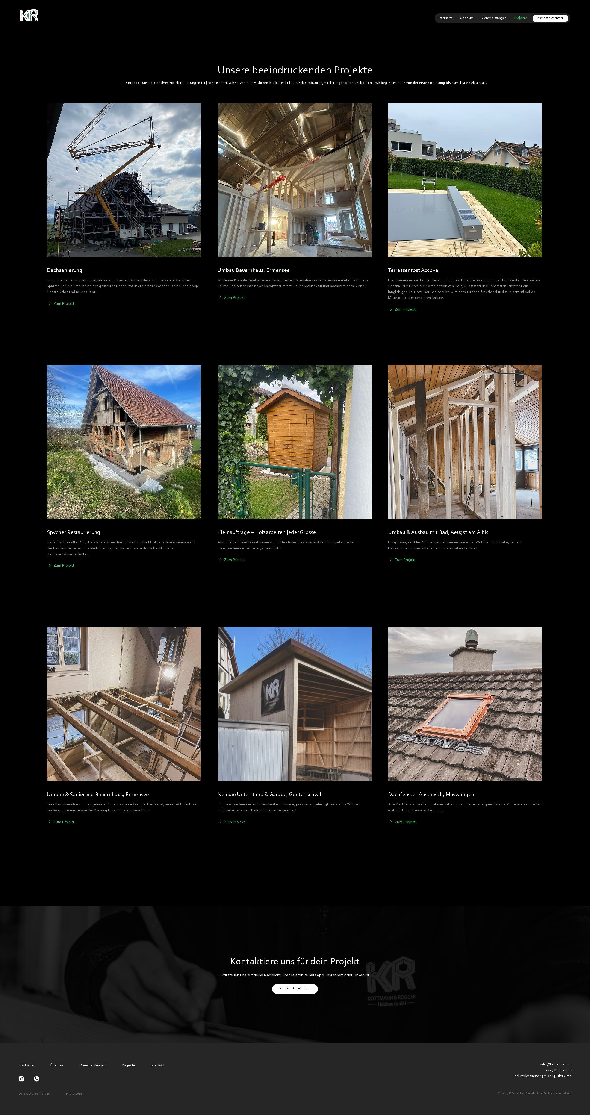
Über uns (56, 1065)
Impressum (74, 1094)
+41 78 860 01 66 (559, 1070)
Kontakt (157, 1065)
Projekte (128, 1065)
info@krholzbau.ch (556, 1064)
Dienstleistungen (93, 1065)
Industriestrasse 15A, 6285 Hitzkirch (543, 1076)
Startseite (26, 1065)
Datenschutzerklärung (34, 1094)
